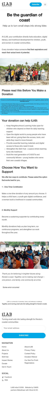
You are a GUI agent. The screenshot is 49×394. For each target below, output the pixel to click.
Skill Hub (5, 357)
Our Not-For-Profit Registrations (31, 361)
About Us (5, 350)
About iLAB (28, 347)
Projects (5, 353)
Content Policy (29, 353)
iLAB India (14, 387)
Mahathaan (21, 390)
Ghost (31, 390)
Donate (4, 363)
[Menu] (45, 4)
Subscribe (35, 4)
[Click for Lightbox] (24, 106)
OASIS (36, 387)
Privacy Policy (29, 350)
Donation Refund (30, 357)
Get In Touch (6, 367)
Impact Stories (7, 360)
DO (36, 390)
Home (4, 347)
